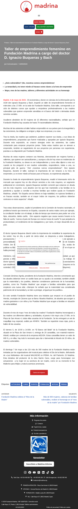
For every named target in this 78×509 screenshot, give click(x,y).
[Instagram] (25, 472)
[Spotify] (52, 472)
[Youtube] (34, 472)
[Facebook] (30, 472)
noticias (55, 384)
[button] (60, 242)
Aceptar (27, 263)
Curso (25, 384)
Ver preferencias (50, 263)
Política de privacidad (52, 507)
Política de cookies (33, 267)
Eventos (34, 384)
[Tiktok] (48, 472)
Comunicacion (12, 64)
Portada (6, 42)
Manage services (21, 257)
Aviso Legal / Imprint (44, 267)
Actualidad (15, 384)
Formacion (44, 384)
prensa (64, 384)
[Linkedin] (43, 472)
